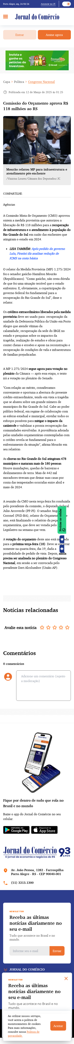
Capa (6, 82)
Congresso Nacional (41, 82)
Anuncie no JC (48, 3)
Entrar (19, 35)
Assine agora (54, 35)
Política (19, 82)
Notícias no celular (60, 520)
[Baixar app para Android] (62, 548)
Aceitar (58, 1026)
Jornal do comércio (27, 969)
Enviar (57, 951)
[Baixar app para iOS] (62, 539)
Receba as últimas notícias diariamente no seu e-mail (35, 923)
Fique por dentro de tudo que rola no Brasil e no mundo (33, 803)
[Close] (66, 978)
